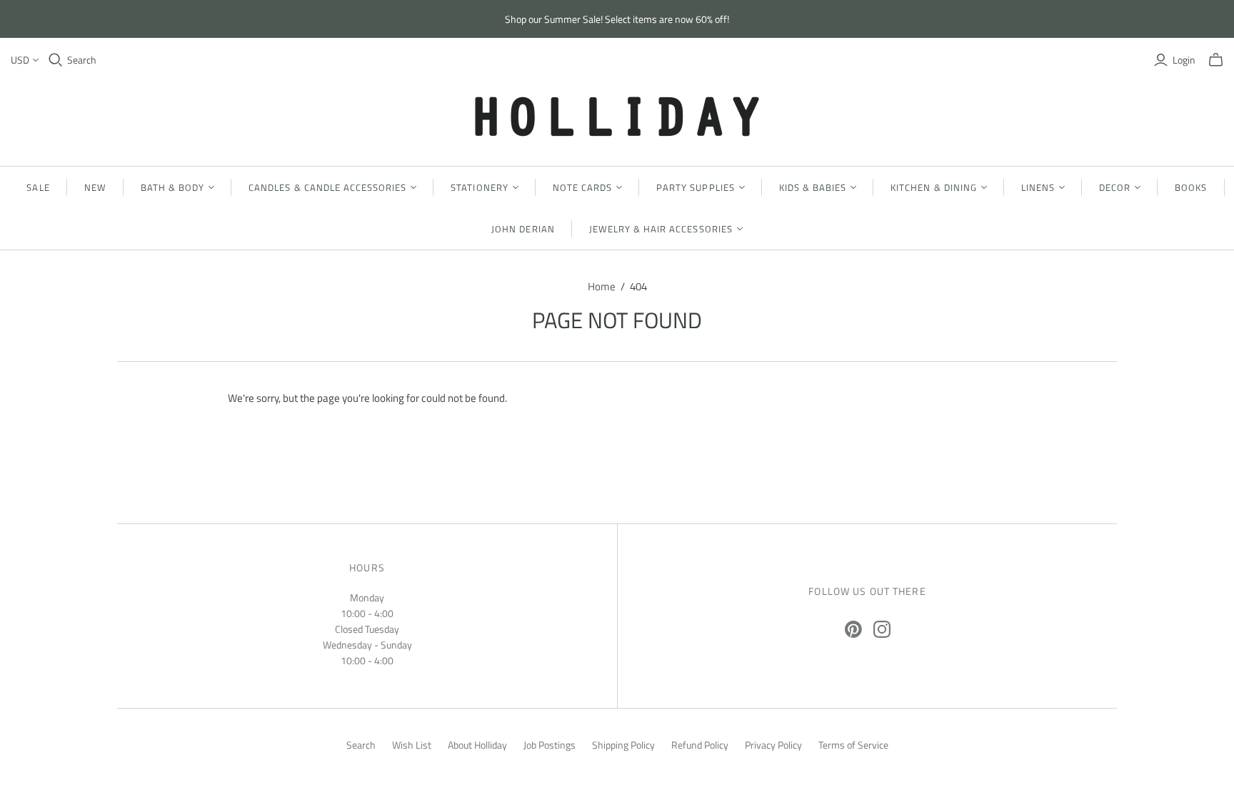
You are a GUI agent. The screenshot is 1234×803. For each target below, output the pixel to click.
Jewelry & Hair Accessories (661, 229)
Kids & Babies (813, 187)
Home (602, 286)
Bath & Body (172, 187)
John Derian (522, 229)
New (95, 187)
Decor (1114, 187)
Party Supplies (695, 187)
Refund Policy (699, 744)
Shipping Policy (623, 744)
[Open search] (56, 60)
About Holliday (477, 744)
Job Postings (549, 744)
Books (1191, 187)
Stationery (479, 187)
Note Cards (582, 187)
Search (81, 60)
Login (1184, 60)
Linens (1038, 187)
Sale (37, 187)
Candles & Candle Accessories (327, 187)
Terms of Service (853, 744)
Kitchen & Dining (934, 187)
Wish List (411, 744)
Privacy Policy (773, 744)
